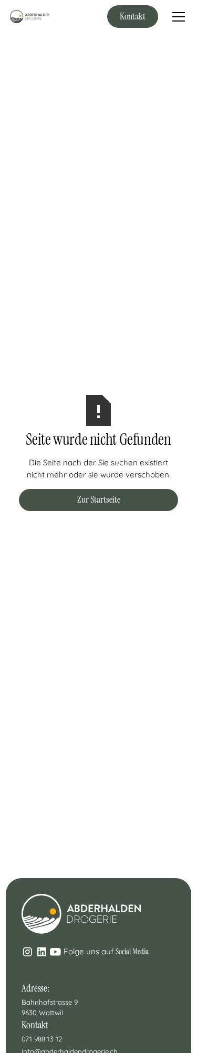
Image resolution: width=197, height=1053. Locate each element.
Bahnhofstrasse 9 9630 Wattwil (51, 1007)
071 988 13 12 (42, 1039)
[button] (176, 16)
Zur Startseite (98, 499)
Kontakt (133, 16)
